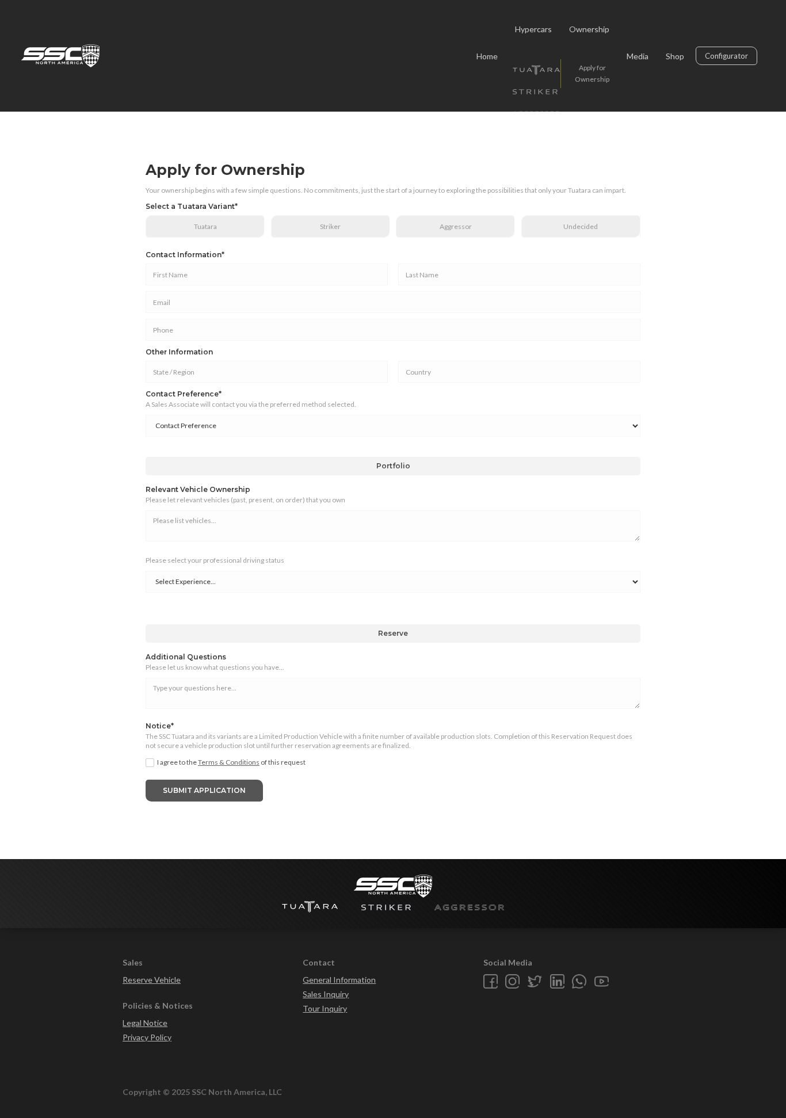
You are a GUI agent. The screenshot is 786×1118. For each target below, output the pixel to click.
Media (637, 56)
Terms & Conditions (229, 762)
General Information (339, 980)
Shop (675, 56)
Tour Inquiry (325, 1008)
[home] (60, 56)
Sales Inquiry (326, 994)
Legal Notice (145, 1023)
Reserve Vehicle (152, 980)
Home (487, 56)
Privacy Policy (147, 1037)
